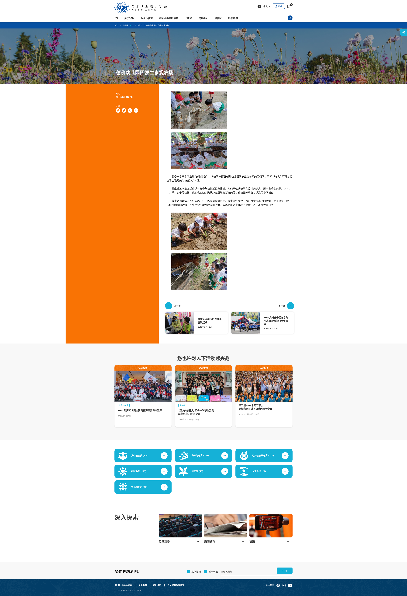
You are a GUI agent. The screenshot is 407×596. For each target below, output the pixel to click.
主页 (117, 18)
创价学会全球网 (125, 585)
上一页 (177, 305)
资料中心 (203, 18)
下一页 (281, 305)
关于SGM (129, 18)
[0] (289, 7)
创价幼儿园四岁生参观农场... (158, 25)
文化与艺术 (123, 405)
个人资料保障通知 (176, 585)
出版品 (188, 18)
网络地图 (142, 585)
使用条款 (157, 585)
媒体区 (218, 18)
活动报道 (138, 25)
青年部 (182, 405)
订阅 (284, 570)
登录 (280, 6)
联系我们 (233, 18)
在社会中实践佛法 (168, 18)
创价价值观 (147, 18)
